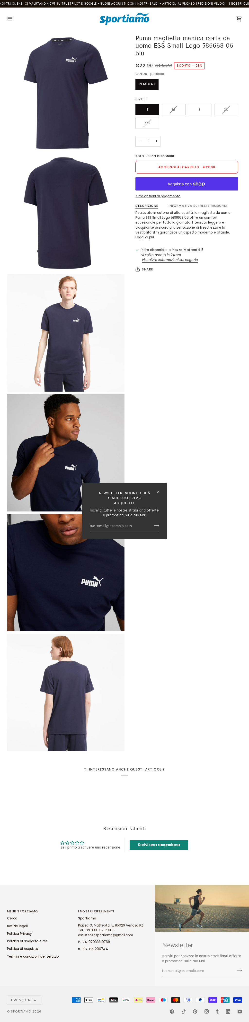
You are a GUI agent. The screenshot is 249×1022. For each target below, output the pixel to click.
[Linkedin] (228, 1011)
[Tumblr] (217, 1011)
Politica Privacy (19, 933)
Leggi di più (144, 237)
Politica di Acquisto (22, 948)
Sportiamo (21, 1011)
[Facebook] (172, 1011)
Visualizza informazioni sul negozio (170, 260)
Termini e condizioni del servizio (33, 956)
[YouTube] (240, 1011)
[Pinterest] (195, 1011)
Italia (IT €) (21, 1000)
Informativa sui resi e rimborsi (198, 206)
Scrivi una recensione (159, 845)
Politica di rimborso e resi (27, 941)
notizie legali (17, 926)
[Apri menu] (14, 19)
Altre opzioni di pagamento (157, 196)
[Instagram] (207, 1011)
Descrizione (146, 206)
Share (147, 269)
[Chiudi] (160, 492)
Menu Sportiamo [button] (22, 911)
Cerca (12, 918)
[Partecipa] (155, 525)
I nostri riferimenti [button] (96, 911)
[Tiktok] (184, 1011)
